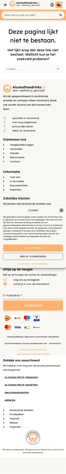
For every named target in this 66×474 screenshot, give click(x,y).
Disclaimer (54, 336)
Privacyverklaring (39, 263)
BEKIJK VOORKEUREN (33, 256)
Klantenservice (14, 139)
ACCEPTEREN (33, 248)
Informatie (11, 172)
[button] (61, 210)
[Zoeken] (60, 15)
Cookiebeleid (23, 263)
